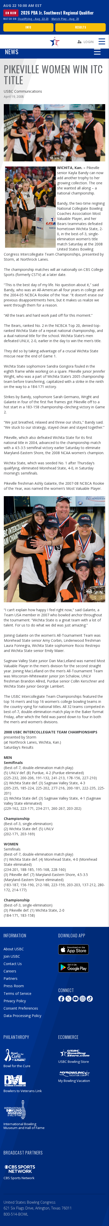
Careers (10, 971)
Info (28, 27)
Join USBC (12, 956)
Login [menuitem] (89, 42)
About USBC (14, 948)
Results (80, 27)
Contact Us (13, 963)
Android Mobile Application (73, 966)
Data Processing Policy (22, 1015)
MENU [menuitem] (101, 41)
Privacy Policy (15, 1000)
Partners (10, 978)
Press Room (14, 985)
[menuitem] (54, 41)
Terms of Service (17, 993)
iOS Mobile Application (73, 948)
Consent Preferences (21, 1008)
